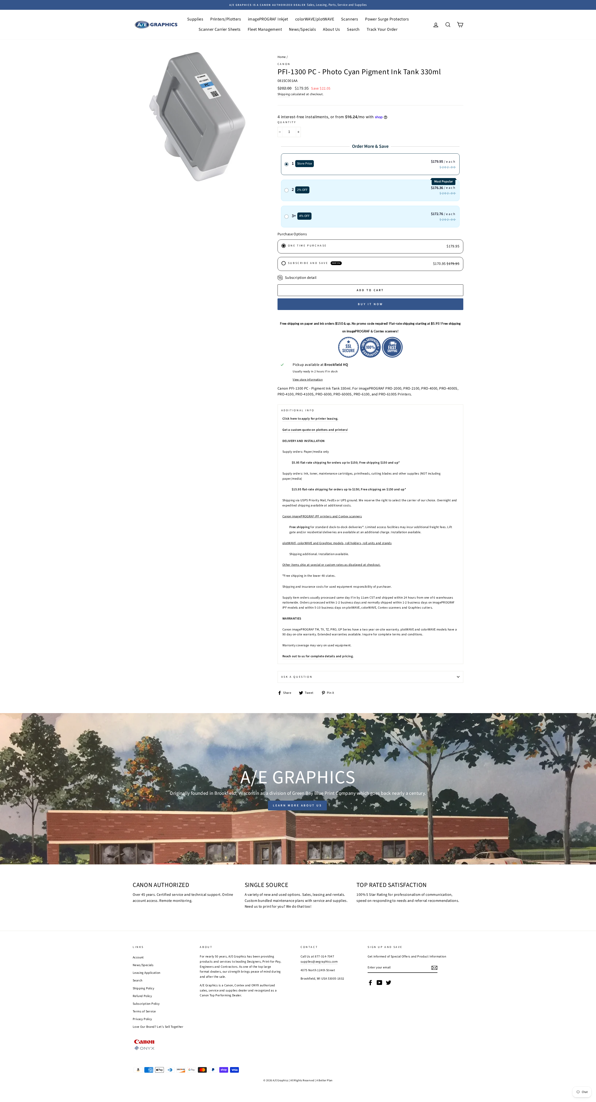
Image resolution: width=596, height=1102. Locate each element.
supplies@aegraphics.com (319, 961)
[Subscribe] (434, 968)
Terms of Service (144, 1011)
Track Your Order (382, 29)
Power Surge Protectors (387, 19)
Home (282, 57)
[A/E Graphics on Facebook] (370, 982)
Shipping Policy (143, 988)
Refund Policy (142, 996)
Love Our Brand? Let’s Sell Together (158, 1026)
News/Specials (302, 29)
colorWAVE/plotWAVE (314, 19)
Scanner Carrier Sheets (220, 29)
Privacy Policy (142, 1019)
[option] (298, 4)
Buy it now (370, 304)
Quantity (287, 122)
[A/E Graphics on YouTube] (379, 982)
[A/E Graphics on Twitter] (388, 982)
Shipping (284, 94)
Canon (284, 64)
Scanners (349, 19)
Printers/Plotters (225, 19)
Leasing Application (146, 973)
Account (138, 957)
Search (353, 29)
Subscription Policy (146, 1003)
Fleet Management (265, 29)
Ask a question (296, 677)
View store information (308, 379)
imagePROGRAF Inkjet (268, 19)
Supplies (195, 19)
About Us (331, 29)
